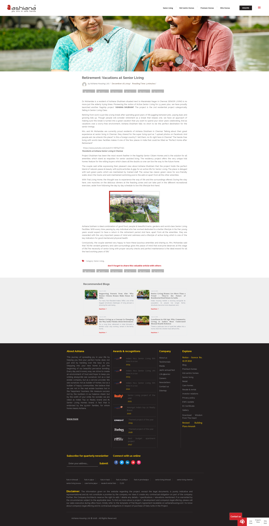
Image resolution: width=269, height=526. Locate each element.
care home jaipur (91, 483)
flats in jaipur (89, 480)
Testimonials (164, 362)
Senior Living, (99, 261)
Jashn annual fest (167, 370)
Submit (104, 463)
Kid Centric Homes (186, 8)
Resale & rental (189, 389)
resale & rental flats (108, 483)
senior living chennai (184, 480)
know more (72, 419)
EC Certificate (188, 406)
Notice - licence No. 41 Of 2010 (192, 359)
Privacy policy (188, 398)
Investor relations (190, 394)
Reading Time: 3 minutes (143, 83)
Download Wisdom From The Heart (192, 416)
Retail (184, 381)
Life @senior (164, 374)
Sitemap (163, 390)
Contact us (164, 386)
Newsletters (164, 382)
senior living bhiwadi (163, 480)
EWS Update (188, 402)
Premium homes (207, 8)
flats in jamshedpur (141, 480)
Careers (162, 378)
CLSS (122, 483)
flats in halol (105, 480)
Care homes (187, 385)
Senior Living (168, 8)
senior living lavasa (73, 483)
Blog (184, 365)
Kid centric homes (190, 373)
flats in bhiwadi (72, 480)
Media (162, 366)
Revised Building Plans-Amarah (192, 424)
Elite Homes (225, 8)
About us (163, 358)
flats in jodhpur (122, 480)
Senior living (187, 377)
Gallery (185, 410)
